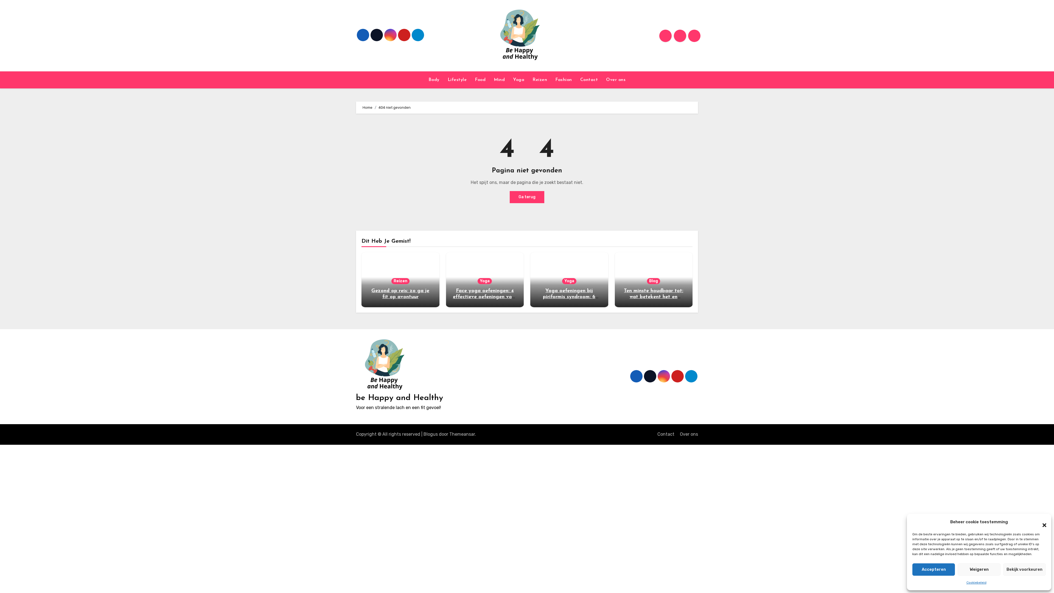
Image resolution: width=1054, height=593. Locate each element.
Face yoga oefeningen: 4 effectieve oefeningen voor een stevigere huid (485, 297)
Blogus (431, 434)
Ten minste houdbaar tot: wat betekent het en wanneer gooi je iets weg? (653, 297)
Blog (653, 281)
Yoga (518, 80)
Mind (499, 80)
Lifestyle (457, 80)
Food (480, 80)
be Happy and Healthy (399, 398)
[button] (1042, 522)
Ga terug (527, 197)
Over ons (616, 80)
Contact (589, 80)
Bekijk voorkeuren (1024, 569)
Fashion (563, 80)
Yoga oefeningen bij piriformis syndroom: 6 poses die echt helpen (569, 297)
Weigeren (979, 569)
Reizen (539, 80)
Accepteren (934, 569)
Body (433, 80)
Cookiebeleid (976, 582)
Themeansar (462, 434)
